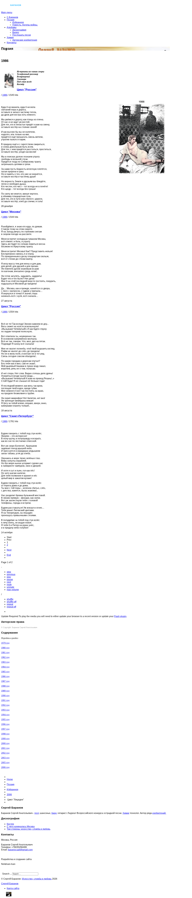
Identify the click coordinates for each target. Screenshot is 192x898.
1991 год (5, 700)
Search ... (7, 874)
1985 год (5, 671)
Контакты (11, 42)
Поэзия (10, 20)
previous (11, 574)
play (9, 577)
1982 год (5, 657)
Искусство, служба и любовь (37, 879)
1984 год (5, 667)
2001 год (5, 748)
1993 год (5, 710)
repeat (10, 604)
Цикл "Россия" (27, 89)
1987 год (5, 681)
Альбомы (11, 27)
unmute (10, 587)
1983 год (5, 662)
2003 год (5, 757)
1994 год (5, 714)
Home (10, 779)
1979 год (5, 643)
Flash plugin (120, 616)
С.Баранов (12, 17)
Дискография (19, 30)
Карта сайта (13, 888)
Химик (126, 813)
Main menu (6, 12)
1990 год (5, 695)
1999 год (5, 738)
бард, (54, 813)
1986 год (5, 676)
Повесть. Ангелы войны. (25, 25)
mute (9, 584)
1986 (4, 95)
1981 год (5, 652)
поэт (36, 813)
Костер (10, 824)
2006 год (5, 767)
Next (9, 550)
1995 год (5, 719)
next (9, 582)
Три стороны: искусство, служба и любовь (28, 829)
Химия (10, 37)
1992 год (5, 705)
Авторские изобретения (24, 40)
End (9, 555)
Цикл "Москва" (11, 211)
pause (10, 579)
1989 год (5, 691)
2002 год (5, 753)
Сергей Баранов (9, 883)
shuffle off (11, 601)
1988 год (5, 686)
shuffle (10, 599)
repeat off (11, 607)
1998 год (5, 734)
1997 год (5, 729)
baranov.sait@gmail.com (20, 849)
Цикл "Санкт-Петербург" (17, 416)
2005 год (5, 762)
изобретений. (159, 813)
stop (9, 572)
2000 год (5, 743)
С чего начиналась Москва (21, 826)
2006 (9, 794)
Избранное (18, 22)
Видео (15, 32)
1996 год (5, 724)
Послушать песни (21, 35)
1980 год (5, 647)
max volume (13, 589)
